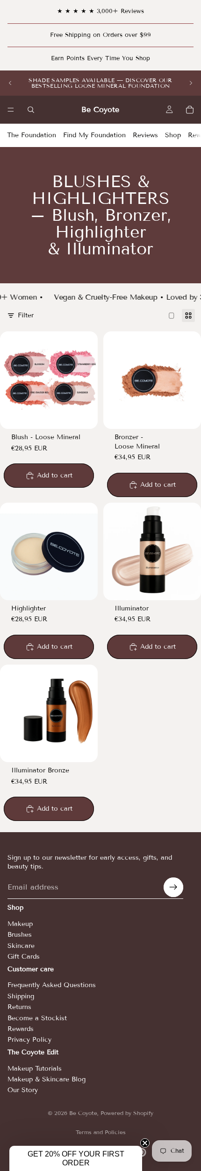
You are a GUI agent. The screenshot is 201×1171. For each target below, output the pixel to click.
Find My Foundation (94, 135)
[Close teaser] (145, 1143)
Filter (26, 315)
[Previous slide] (10, 83)
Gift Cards (23, 957)
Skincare (21, 946)
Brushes (19, 935)
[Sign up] (173, 888)
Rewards (20, 1029)
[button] (75, 1158)
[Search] (31, 109)
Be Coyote (83, 1112)
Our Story (22, 1090)
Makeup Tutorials (34, 1069)
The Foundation (31, 135)
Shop (173, 135)
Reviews (145, 135)
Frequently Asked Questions (51, 985)
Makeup (20, 924)
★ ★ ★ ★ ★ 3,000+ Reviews (100, 11)
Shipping (20, 996)
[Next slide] (190, 83)
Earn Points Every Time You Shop (100, 58)
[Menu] (11, 109)
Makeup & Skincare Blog (46, 1079)
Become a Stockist (37, 1018)
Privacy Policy (29, 1040)
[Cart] (189, 109)
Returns (19, 1007)
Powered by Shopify (126, 1112)
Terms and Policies (101, 1132)
